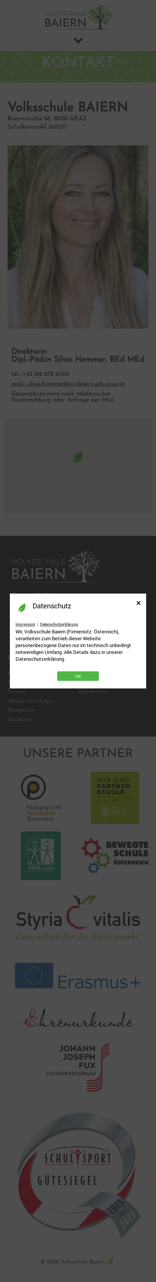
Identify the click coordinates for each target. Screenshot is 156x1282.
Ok (78, 676)
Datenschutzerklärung (59, 624)
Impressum (25, 624)
